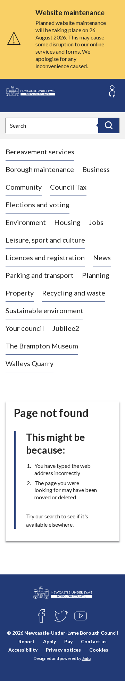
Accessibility (23, 650)
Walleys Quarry (29, 363)
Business (96, 169)
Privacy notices (63, 650)
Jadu (86, 658)
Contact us (94, 641)
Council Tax (68, 187)
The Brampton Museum (42, 346)
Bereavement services (40, 151)
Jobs (96, 222)
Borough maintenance (40, 169)
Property (20, 293)
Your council (25, 328)
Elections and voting (37, 204)
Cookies (98, 650)
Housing (67, 222)
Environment (26, 222)
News (102, 257)
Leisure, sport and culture (45, 240)
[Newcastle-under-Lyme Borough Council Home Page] (30, 91)
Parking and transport (40, 275)
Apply (49, 641)
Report (26, 641)
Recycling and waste (73, 293)
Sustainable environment (44, 310)
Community (24, 187)
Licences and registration (45, 257)
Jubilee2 (66, 328)
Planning (95, 275)
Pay (68, 641)
